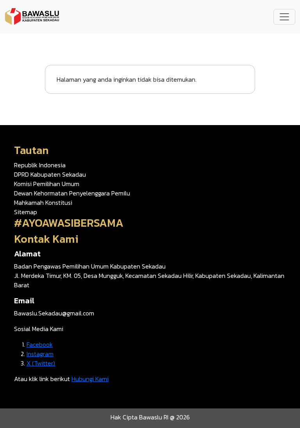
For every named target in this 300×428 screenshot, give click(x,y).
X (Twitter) (41, 363)
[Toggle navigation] (284, 17)
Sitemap (25, 212)
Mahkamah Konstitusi (43, 202)
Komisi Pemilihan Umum (46, 183)
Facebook (40, 344)
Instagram (40, 353)
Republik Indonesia (40, 165)
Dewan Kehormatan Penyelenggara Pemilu (72, 193)
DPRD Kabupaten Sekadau (50, 174)
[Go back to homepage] (32, 16)
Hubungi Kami (90, 378)
